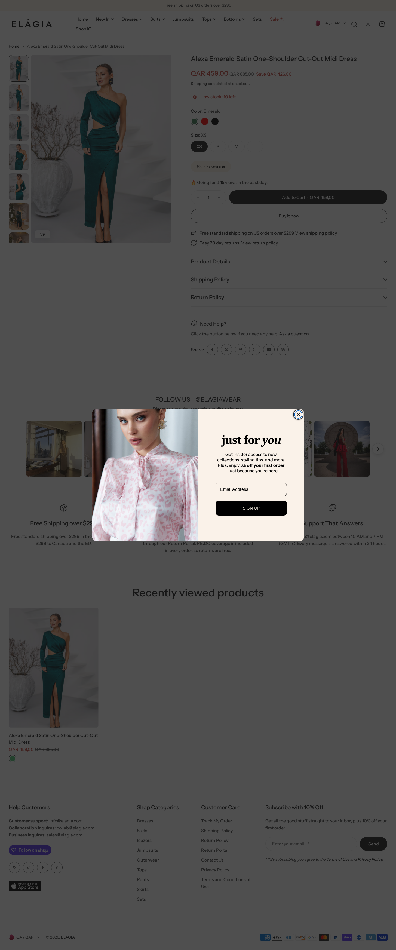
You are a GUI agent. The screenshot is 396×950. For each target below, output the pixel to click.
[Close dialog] (298, 414)
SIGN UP (251, 508)
